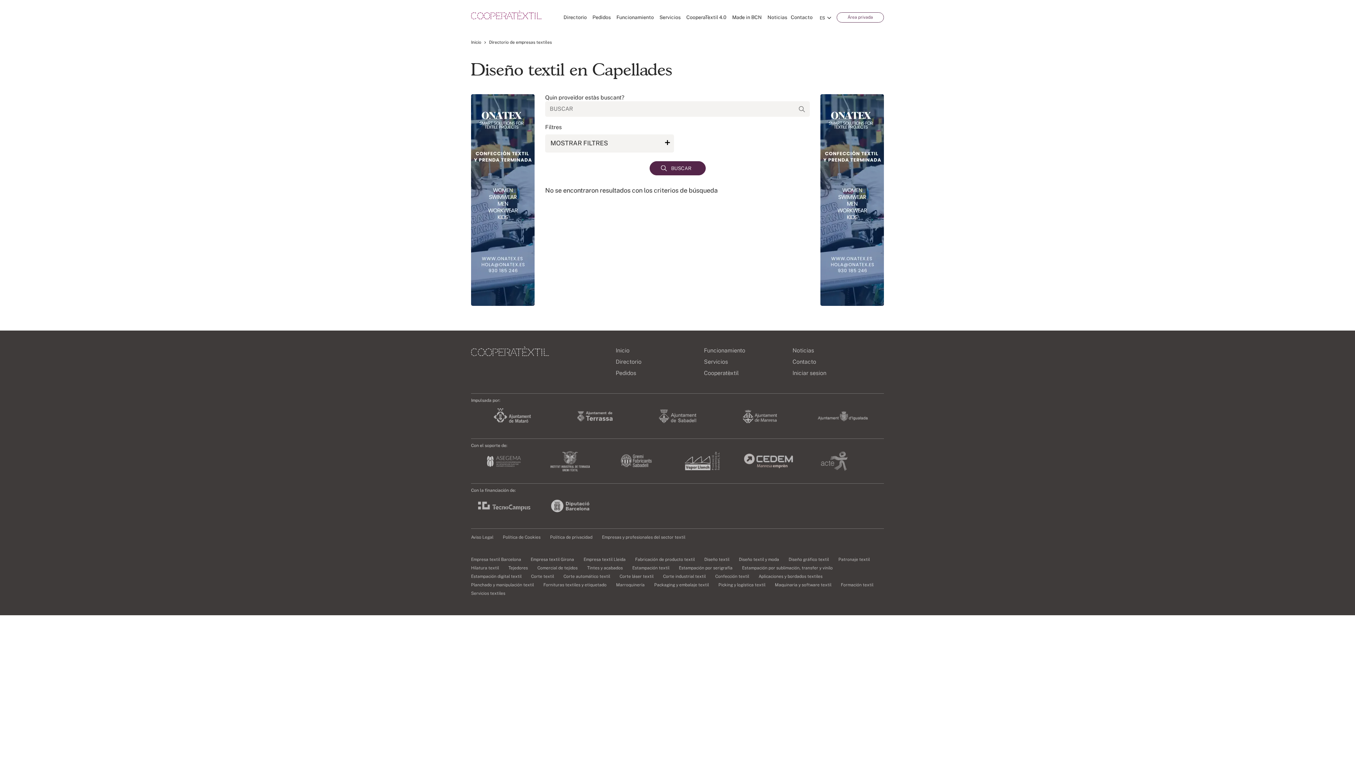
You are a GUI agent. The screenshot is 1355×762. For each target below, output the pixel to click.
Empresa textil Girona (552, 559)
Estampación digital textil (496, 576)
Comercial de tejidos (557, 568)
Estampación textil (650, 568)
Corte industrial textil (684, 576)
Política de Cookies (522, 537)
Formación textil (857, 584)
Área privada (860, 17)
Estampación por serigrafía (706, 568)
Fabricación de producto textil (665, 559)
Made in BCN (747, 17)
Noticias (777, 17)
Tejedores (518, 568)
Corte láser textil (637, 576)
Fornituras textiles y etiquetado (575, 584)
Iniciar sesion (809, 373)
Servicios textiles (488, 593)
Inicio (476, 42)
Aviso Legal (482, 537)
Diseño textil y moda (759, 559)
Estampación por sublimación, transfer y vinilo (787, 568)
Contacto (802, 17)
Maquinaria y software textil (803, 584)
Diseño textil (716, 559)
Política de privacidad (571, 537)
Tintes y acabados (605, 568)
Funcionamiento (635, 17)
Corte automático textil (587, 576)
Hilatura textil (485, 568)
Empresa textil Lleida (605, 559)
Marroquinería (630, 584)
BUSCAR (681, 168)
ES (822, 18)
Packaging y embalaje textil (681, 584)
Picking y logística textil (741, 584)
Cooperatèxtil (721, 373)
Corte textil (542, 576)
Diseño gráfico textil (809, 559)
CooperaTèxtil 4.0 (706, 17)
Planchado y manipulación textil (502, 584)
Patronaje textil (854, 559)
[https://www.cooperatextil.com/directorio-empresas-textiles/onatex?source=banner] (503, 200)
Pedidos (601, 17)
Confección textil (732, 576)
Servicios (670, 17)
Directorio (575, 17)
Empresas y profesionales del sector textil (643, 537)
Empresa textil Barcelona (496, 559)
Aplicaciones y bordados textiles (791, 576)
